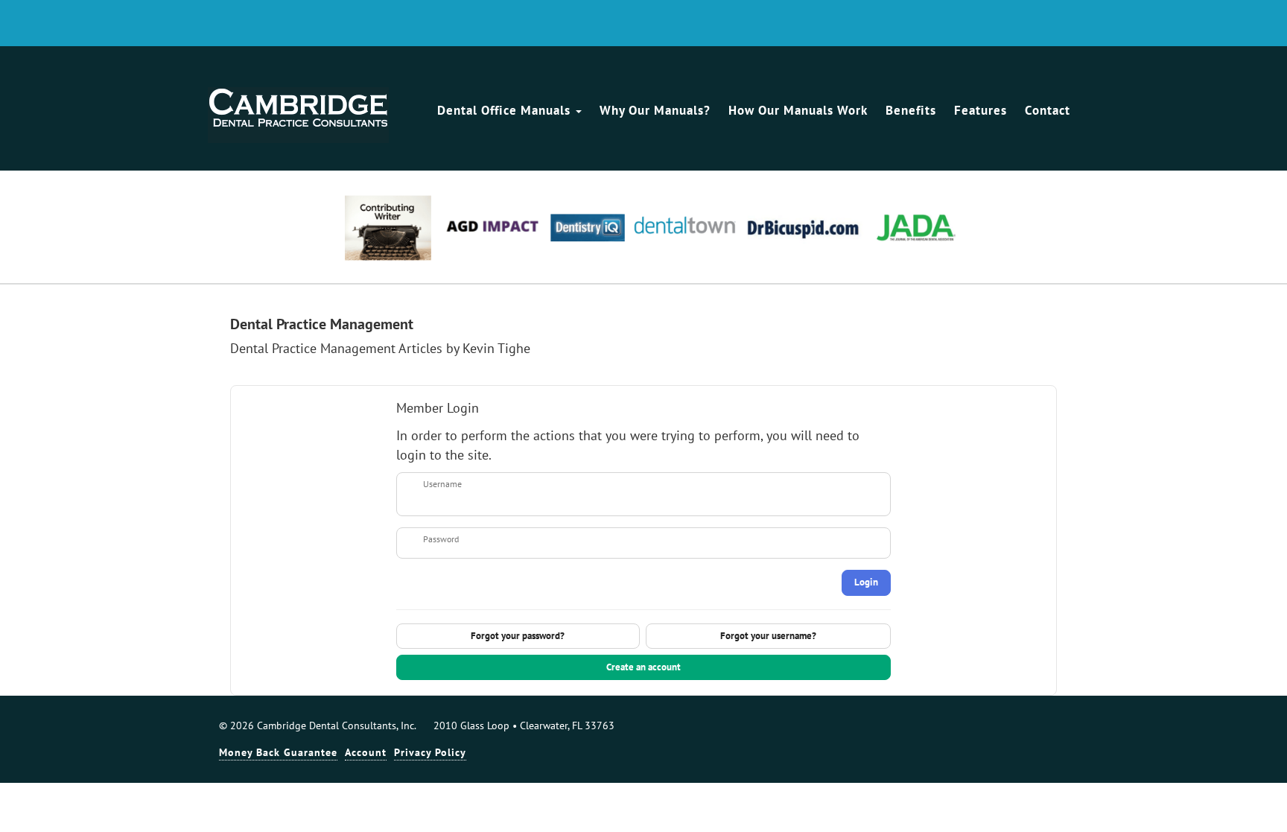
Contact (1047, 110)
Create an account (643, 667)
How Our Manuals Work (798, 110)
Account (366, 752)
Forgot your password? (518, 635)
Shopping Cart (1065, 24)
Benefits (911, 110)
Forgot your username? (768, 635)
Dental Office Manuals (505, 110)
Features (980, 110)
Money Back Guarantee (278, 752)
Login (866, 582)
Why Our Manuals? (655, 110)
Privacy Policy (430, 752)
